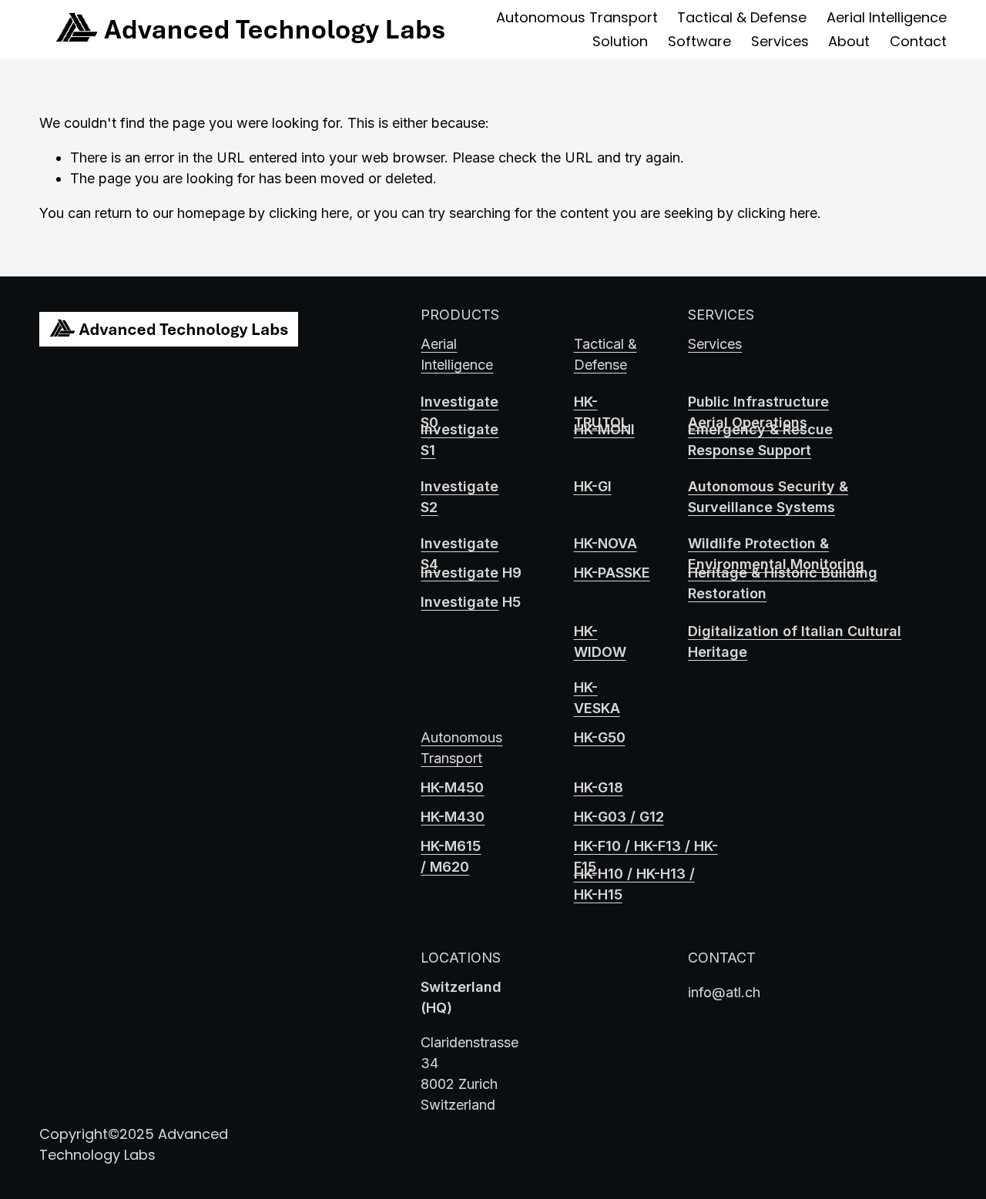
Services (780, 41)
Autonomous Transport (577, 17)
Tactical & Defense (742, 17)
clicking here (309, 213)
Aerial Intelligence (887, 17)
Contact (918, 41)
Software (699, 41)
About (849, 41)
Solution (620, 41)
